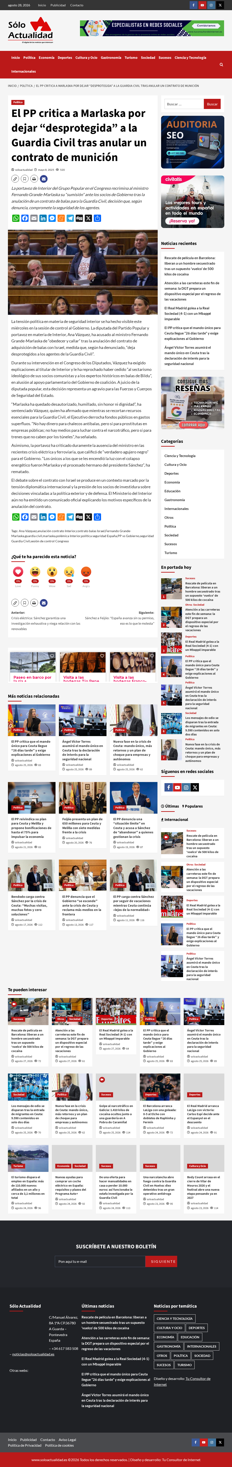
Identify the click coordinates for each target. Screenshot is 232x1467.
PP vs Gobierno (128, 536)
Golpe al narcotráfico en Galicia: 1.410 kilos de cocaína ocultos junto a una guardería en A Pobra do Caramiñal (116, 1114)
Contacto (76, 5)
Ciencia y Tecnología (190, 57)
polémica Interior (68, 536)
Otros (169, 517)
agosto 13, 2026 (75, 925)
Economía (46, 57)
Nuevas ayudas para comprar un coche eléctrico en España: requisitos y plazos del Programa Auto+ (70, 1185)
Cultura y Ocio (86, 57)
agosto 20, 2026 (75, 843)
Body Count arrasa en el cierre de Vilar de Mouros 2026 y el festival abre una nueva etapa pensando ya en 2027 (203, 1187)
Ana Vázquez (28, 531)
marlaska (49, 536)
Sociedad (148, 57)
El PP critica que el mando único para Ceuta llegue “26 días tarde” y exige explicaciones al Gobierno (30, 748)
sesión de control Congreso (50, 541)
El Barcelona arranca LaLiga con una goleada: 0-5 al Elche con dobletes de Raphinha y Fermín (159, 1114)
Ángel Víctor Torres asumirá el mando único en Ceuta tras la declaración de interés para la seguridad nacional (82, 750)
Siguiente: (119, 618)
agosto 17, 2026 (24, 925)
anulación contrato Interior (56, 531)
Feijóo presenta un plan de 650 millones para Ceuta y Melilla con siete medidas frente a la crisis (82, 826)
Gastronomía (111, 57)
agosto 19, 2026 (126, 847)
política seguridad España (99, 536)
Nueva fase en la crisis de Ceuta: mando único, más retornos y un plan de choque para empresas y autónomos (132, 750)
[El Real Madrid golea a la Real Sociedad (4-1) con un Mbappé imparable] (171, 643)
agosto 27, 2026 (24, 1061)
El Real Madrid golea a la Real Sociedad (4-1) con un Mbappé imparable (187, 313)
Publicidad (58, 5)
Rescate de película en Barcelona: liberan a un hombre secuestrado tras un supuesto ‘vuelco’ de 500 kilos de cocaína (189, 266)
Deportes (65, 57)
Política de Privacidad (24, 1445)
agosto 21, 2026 (24, 847)
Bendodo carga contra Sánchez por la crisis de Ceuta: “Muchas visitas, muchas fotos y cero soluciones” (29, 905)
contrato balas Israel (90, 531)
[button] (221, 65)
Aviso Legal (67, 1439)
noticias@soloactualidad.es (33, 1354)
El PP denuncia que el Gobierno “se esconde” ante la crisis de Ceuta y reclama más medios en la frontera (81, 905)
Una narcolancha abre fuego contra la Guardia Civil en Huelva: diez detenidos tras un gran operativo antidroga (159, 1185)
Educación (172, 491)
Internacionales (23, 71)
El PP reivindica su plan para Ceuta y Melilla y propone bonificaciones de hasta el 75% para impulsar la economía (31, 828)
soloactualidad (24, 169)
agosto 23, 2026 (155, 1204)
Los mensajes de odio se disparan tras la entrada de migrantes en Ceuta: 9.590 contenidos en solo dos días (202, 726)
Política (29, 57)
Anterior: (45, 620)
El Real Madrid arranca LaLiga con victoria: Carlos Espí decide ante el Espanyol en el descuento (203, 1114)
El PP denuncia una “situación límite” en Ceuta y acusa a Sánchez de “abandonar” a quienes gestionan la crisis (133, 828)
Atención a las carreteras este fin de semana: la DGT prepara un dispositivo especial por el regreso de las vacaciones (192, 291)
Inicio (42, 5)
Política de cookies (59, 1445)
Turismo (131, 57)
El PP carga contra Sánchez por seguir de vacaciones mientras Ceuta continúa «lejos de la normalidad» (133, 903)
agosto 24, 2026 (155, 1133)
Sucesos (165, 57)
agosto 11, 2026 (126, 920)
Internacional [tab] (176, 819)
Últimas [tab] (171, 806)
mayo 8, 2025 (46, 169)
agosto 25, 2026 (24, 765)
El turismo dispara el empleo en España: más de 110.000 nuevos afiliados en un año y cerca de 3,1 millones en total (28, 1187)
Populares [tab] (193, 806)
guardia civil (33, 536)
